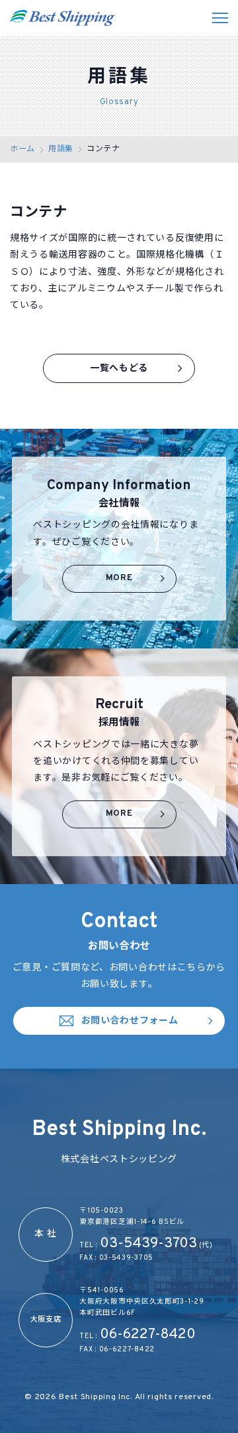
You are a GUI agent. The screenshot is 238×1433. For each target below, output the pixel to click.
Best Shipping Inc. (96, 1397)
